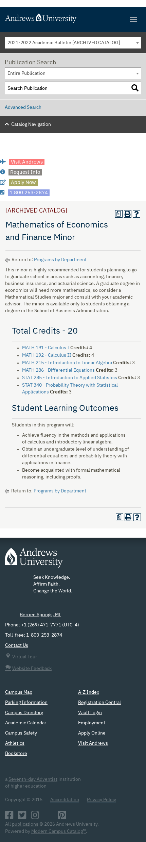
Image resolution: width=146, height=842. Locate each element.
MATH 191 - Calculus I (45, 348)
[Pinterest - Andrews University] (62, 817)
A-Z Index (88, 692)
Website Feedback (32, 668)
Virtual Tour (24, 657)
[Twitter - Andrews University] (22, 817)
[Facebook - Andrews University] (9, 817)
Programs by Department (60, 259)
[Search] (135, 88)
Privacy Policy (101, 799)
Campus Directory (24, 712)
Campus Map (18, 692)
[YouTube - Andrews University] (48, 817)
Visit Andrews (93, 743)
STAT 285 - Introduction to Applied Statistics (69, 377)
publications (25, 824)
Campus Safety (21, 733)
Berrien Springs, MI (40, 614)
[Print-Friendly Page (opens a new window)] (127, 214)
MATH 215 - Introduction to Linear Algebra (67, 362)
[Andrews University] (73, 18)
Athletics (14, 743)
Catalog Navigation (31, 124)
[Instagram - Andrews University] (35, 817)
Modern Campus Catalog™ (58, 831)
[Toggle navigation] (133, 19)
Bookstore (16, 753)
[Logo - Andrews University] (34, 561)
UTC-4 (70, 625)
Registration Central (99, 702)
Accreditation (64, 799)
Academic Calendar (25, 723)
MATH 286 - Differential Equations (58, 370)
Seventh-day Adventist (32, 779)
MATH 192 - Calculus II (46, 355)
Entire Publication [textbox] (26, 73)
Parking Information (26, 702)
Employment (91, 723)
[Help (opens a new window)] (136, 214)
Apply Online (92, 733)
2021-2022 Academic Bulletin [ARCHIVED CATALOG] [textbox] (63, 42)
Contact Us (16, 645)
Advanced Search (23, 107)
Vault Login (90, 712)
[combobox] (73, 43)
